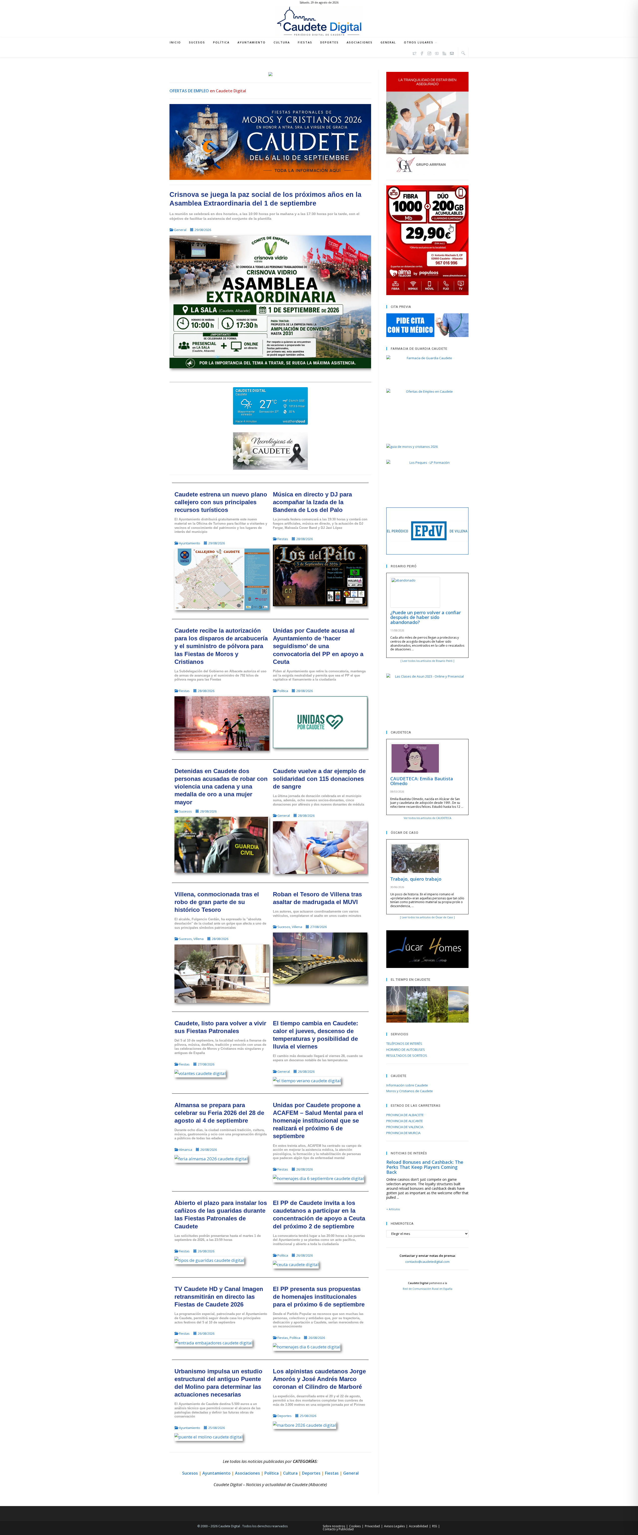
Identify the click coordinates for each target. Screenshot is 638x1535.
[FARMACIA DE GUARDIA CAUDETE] (427, 367)
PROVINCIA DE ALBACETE (405, 1115)
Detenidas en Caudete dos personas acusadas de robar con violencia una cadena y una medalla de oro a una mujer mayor (221, 787)
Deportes (284, 1416)
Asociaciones (247, 1473)
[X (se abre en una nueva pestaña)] (414, 52)
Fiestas (282, 539)
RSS (434, 1526)
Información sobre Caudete (407, 1085)
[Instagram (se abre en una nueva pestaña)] (429, 52)
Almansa (185, 1149)
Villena (198, 939)
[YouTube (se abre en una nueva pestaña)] (437, 52)
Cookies (355, 1526)
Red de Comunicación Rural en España (427, 1289)
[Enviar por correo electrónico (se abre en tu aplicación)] (452, 52)
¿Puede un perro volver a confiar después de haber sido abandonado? (425, 617)
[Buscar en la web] (463, 53)
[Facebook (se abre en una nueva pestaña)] (422, 52)
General (180, 230)
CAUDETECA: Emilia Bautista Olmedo (421, 781)
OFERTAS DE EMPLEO (189, 91)
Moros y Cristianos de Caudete (409, 1091)
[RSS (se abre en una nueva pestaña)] (444, 52)
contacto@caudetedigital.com (427, 1261)
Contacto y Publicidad (338, 1529)
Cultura (290, 1473)
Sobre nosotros (334, 1526)
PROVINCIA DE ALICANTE (404, 1121)
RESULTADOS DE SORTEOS (406, 1055)
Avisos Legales (394, 1526)
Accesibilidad (418, 1526)
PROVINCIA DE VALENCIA (404, 1127)
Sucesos (185, 811)
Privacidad (372, 1526)
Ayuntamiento (189, 543)
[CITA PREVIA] (427, 325)
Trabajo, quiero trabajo (415, 879)
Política (282, 691)
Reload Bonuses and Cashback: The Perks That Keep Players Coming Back (424, 1167)
